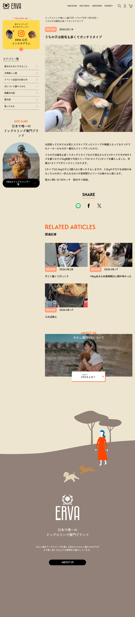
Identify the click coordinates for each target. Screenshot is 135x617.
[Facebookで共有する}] (88, 205)
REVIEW (50, 29)
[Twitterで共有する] (99, 205)
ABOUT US (68, 562)
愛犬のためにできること (16, 66)
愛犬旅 (7, 99)
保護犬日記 (9, 93)
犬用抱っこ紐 (10, 73)
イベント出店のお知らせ (16, 79)
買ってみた (9, 106)
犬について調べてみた (14, 86)
